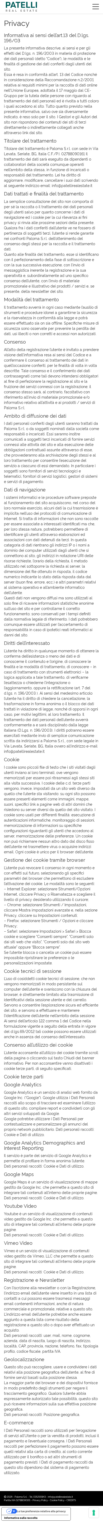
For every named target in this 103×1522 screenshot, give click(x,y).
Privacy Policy (40, 1500)
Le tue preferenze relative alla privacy (41, 1511)
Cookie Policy (57, 1500)
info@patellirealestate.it (60, 1496)
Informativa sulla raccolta (21, 1517)
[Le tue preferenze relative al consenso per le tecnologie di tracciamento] (94, 1513)
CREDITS (71, 1500)
